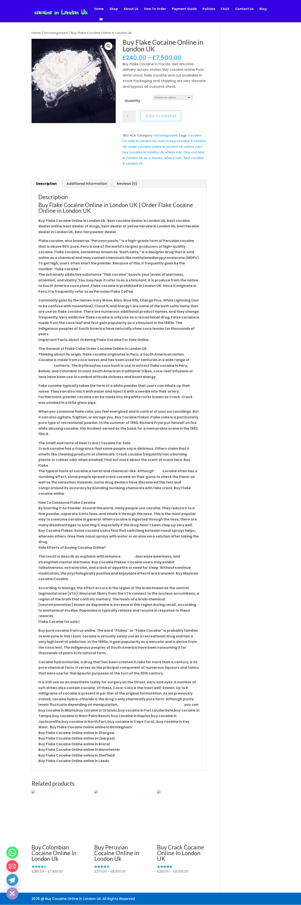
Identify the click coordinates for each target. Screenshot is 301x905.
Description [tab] (46, 183)
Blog (263, 9)
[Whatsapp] (12, 852)
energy (127, 556)
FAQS (225, 9)
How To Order (155, 9)
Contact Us (244, 9)
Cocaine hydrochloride (100, 621)
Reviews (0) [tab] (127, 183)
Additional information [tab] (87, 183)
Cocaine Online (62, 465)
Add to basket (161, 116)
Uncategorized (56, 33)
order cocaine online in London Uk (155, 146)
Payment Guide (184, 9)
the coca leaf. (119, 653)
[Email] (12, 866)
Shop (114, 9)
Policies (209, 9)
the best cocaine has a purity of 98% (150, 704)
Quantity (132, 100)
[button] (108, 46)
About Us (131, 9)
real (158, 471)
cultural (45, 365)
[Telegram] (12, 880)
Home (99, 9)
